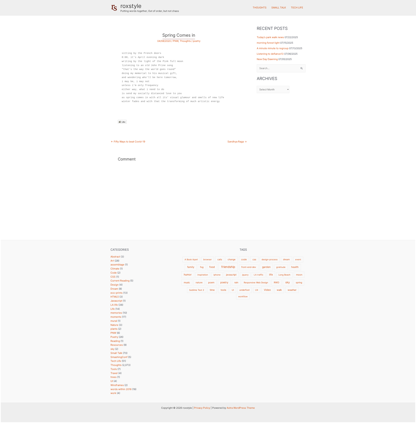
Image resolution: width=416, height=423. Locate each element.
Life (112, 308)
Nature (114, 324)
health (295, 267)
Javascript (116, 300)
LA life (114, 304)
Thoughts (259, 7)
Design (114, 284)
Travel (114, 373)
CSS (113, 276)
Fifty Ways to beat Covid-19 (128, 141)
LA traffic (258, 274)
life (271, 274)
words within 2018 (120, 389)
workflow (243, 296)
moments (115, 316)
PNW (175, 41)
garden (266, 267)
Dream (114, 288)
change (231, 259)
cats (219, 259)
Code (113, 272)
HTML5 (114, 296)
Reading (115, 341)
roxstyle (130, 5)
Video (267, 289)
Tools (113, 369)
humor (188, 274)
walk (279, 289)
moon (299, 274)
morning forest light (268, 42)
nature (199, 282)
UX (256, 290)
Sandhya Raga (237, 141)
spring (299, 282)
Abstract (115, 256)
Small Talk (278, 7)
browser (207, 259)
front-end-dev (248, 267)
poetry (196, 41)
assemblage (117, 264)
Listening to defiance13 (270, 53)
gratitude (281, 267)
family (190, 267)
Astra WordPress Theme (241, 407)
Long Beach (284, 274)
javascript (231, 274)
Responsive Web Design (256, 282)
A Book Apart (191, 259)
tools (223, 289)
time (212, 289)
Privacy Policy (202, 407)
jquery (245, 274)
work (113, 393)
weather (292, 289)
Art (112, 260)
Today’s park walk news (270, 37)
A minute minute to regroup (272, 48)
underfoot (244, 290)
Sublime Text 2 (196, 290)
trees (113, 377)
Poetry (114, 336)
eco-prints (116, 292)
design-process (270, 259)
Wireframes (117, 385)
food (212, 267)
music (187, 282)
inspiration (202, 274)
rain (236, 282)
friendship (228, 267)
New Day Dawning (267, 59)
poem (211, 282)
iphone (217, 274)
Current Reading (120, 280)
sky (112, 348)
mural (113, 320)
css (254, 259)
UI (111, 381)
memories (116, 312)
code (244, 259)
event (298, 259)
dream (286, 259)
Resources (116, 344)
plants (113, 328)
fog (201, 267)
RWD (276, 282)
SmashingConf (118, 357)
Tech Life (297, 7)
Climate (114, 268)
